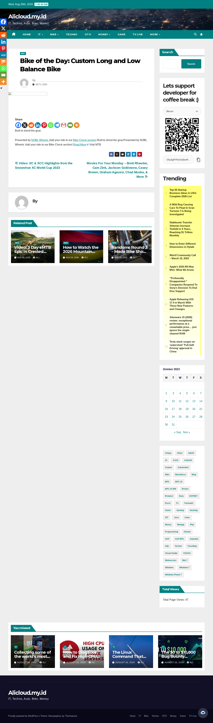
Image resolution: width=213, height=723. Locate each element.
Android (188, 460)
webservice (170, 560)
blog (194, 474)
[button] (195, 34)
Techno (71, 34)
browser (169, 496)
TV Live (138, 34)
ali (37, 257)
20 (193, 409)
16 (166, 409)
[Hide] (1, 88)
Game (121, 34)
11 (180, 401)
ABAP (191, 453)
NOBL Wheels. (40, 140)
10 (173, 401)
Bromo (185, 489)
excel (167, 503)
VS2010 (187, 553)
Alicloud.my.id (27, 16)
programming (171, 532)
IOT (166, 517)
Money (103, 34)
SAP (167, 539)
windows (169, 567)
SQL (167, 546)
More (154, 34)
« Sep (177, 432)
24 (173, 416)
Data (181, 496)
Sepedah (194, 539)
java (176, 517)
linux (187, 517)
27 (193, 416)
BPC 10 (178, 482)
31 (173, 424)
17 (173, 409)
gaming (180, 510)
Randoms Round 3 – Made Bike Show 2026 (129, 251)
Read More (79, 144)
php (192, 524)
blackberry (180, 474)
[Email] (70, 125)
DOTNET (193, 496)
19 (187, 409)
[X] (25, 125)
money (168, 524)
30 (166, 424)
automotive (183, 467)
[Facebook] (18, 125)
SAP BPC (179, 539)
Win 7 (184, 560)
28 (200, 416)
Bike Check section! (85, 140)
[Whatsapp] (51, 125)
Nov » (186, 432)
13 (193, 401)
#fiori (179, 453)
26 (187, 416)
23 (166, 416)
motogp (180, 524)
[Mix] (3, 61)
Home (27, 34)
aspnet (168, 467)
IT (40, 34)
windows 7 (184, 567)
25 (180, 416)
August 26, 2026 (27, 662)
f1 (177, 503)
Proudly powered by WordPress (23, 716)
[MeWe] (3, 55)
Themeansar (71, 716)
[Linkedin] (38, 125)
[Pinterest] (44, 125)
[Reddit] (31, 125)
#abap (168, 453)
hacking (194, 510)
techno (178, 546)
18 (180, 409)
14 (200, 401)
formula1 (188, 503)
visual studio (171, 553)
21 (200, 409)
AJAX (175, 460)
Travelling (192, 546)
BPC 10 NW (170, 489)
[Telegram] (57, 125)
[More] (77, 125)
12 (187, 401)
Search (167, 52)
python (187, 532)
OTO (88, 34)
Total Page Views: (174, 599)
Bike (53, 34)
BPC (167, 482)
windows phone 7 (173, 575)
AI (166, 460)
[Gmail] (64, 125)
